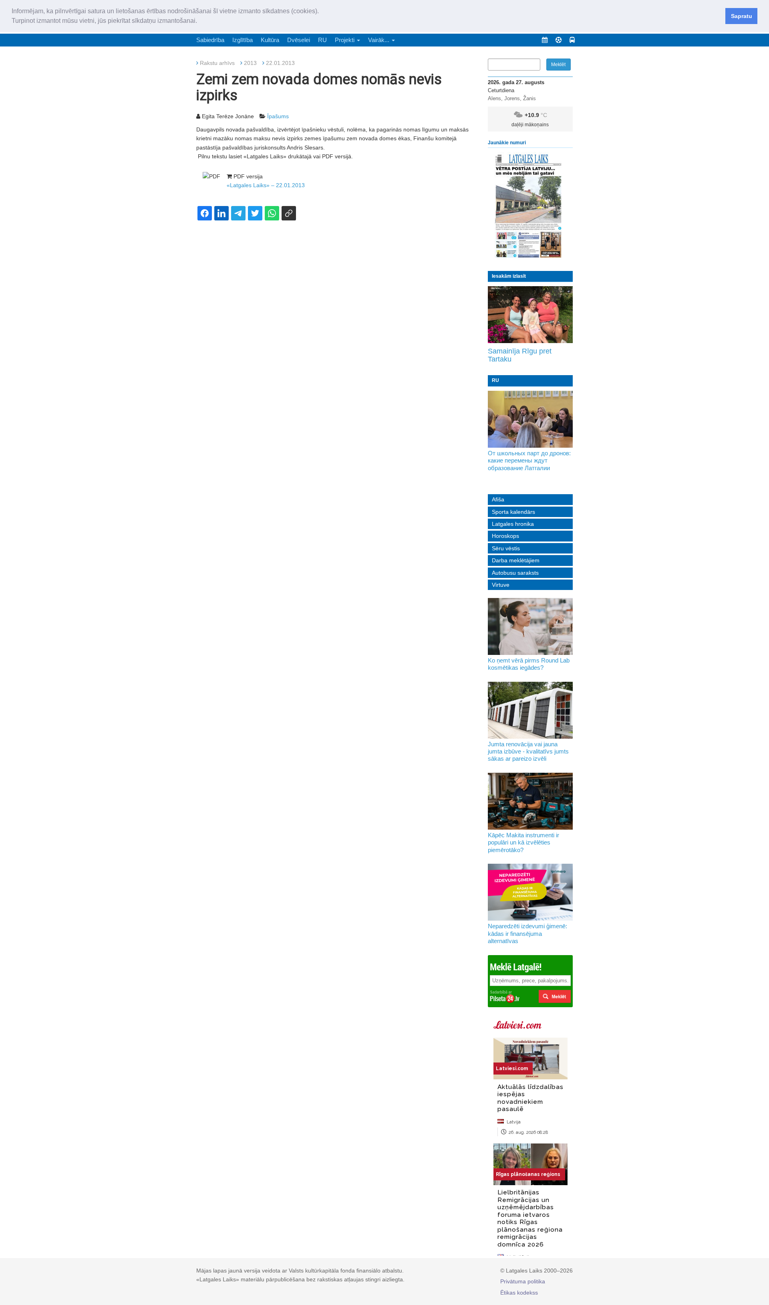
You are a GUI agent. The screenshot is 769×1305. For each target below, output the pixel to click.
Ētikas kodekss (519, 1292)
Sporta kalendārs (513, 512)
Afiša (498, 499)
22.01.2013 (280, 63)
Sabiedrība (210, 39)
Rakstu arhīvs (217, 63)
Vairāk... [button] (379, 39)
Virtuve (500, 585)
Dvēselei (298, 39)
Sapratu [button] (741, 16)
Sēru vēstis (506, 548)
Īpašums (278, 116)
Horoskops (505, 536)
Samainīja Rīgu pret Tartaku (520, 355)
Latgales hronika (513, 524)
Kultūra (270, 39)
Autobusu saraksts (515, 573)
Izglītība (242, 39)
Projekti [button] (345, 39)
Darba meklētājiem (516, 560)
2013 (250, 63)
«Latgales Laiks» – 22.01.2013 (266, 185)
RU (322, 39)
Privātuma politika (522, 1281)
